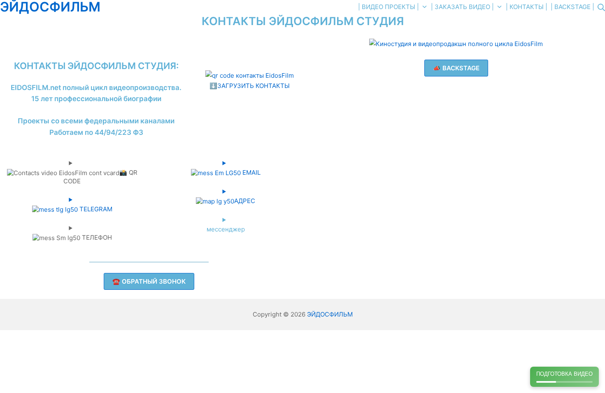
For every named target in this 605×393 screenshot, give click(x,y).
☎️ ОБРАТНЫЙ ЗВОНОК (149, 281)
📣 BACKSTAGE (456, 68)
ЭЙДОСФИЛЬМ (330, 314)
